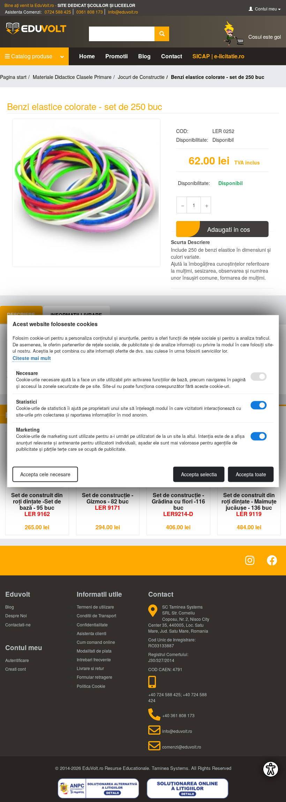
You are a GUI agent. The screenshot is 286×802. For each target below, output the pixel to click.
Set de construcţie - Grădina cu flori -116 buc (178, 504)
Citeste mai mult (32, 357)
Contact (171, 56)
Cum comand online (96, 642)
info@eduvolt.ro (123, 12)
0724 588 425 (58, 12)
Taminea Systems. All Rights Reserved (191, 768)
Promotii (116, 56)
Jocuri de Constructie (141, 76)
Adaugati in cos (228, 229)
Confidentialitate (92, 624)
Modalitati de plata (94, 651)
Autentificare (17, 660)
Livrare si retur (90, 668)
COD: (182, 130)
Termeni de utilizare (95, 607)
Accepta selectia (199, 474)
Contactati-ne (18, 624)
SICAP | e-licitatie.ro (218, 56)
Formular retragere (94, 677)
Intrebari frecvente (94, 659)
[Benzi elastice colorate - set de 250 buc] (86, 192)
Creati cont (15, 669)
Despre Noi (16, 615)
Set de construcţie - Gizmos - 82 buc (107, 501)
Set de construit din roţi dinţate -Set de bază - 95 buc (37, 504)
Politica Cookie (91, 686)
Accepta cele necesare (45, 474)
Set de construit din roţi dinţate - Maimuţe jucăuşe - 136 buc (249, 504)
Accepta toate (251, 474)
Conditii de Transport (96, 615)
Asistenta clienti (91, 633)
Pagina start (13, 76)
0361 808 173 (89, 12)
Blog (144, 56)
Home (87, 56)
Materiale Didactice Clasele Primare (72, 76)
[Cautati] (162, 34)
